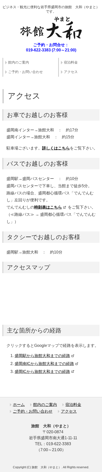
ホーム (19, 404)
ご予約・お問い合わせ (25, 72)
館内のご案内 (18, 62)
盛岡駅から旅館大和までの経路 (42, 356)
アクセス (71, 72)
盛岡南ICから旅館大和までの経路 (44, 364)
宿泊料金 (71, 62)
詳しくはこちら (56, 148)
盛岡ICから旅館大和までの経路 (42, 371)
